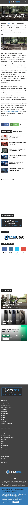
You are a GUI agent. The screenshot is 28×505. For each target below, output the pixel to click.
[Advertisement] (14, 273)
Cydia (2, 419)
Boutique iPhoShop (5, 435)
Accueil (2, 4)
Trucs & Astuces (5, 403)
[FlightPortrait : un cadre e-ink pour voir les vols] (4, 137)
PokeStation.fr (4, 449)
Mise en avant (5, 307)
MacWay (3, 447)
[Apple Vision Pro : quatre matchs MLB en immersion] (4, 157)
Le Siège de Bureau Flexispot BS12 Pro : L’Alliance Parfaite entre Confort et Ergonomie (13, 304)
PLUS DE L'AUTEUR (17, 131)
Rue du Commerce (5, 456)
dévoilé (9, 23)
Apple (3, 139)
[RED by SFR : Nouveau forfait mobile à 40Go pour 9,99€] (14, 333)
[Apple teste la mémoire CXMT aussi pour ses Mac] (4, 170)
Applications (4, 413)
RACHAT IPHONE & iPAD (6, 407)
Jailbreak (3, 421)
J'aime (4, 247)
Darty (2, 441)
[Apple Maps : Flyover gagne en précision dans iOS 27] (4, 150)
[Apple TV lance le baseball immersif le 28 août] (4, 163)
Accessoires (4, 411)
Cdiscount (3, 439)
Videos (3, 417)
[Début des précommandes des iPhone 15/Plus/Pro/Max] (14, 317)
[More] (20, 124)
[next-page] (4, 175)
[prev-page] (2, 175)
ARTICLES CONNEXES (7, 131)
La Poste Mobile (4, 445)
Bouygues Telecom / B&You (7, 437)
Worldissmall (4, 462)
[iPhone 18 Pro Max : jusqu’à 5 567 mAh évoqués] (4, 144)
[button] (2, 2)
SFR (2, 460)
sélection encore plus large (11, 111)
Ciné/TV (3, 415)
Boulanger (3, 433)
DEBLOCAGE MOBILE (5, 405)
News (6, 4)
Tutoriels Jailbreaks (6, 423)
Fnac (2, 443)
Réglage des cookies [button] (6, 502)
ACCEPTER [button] (15, 501)
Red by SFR (3, 454)
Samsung (3, 458)
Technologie (4, 409)
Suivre (11, 247)
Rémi (4, 18)
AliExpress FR (4, 431)
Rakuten (3, 452)
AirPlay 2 (24, 70)
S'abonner (23, 247)
